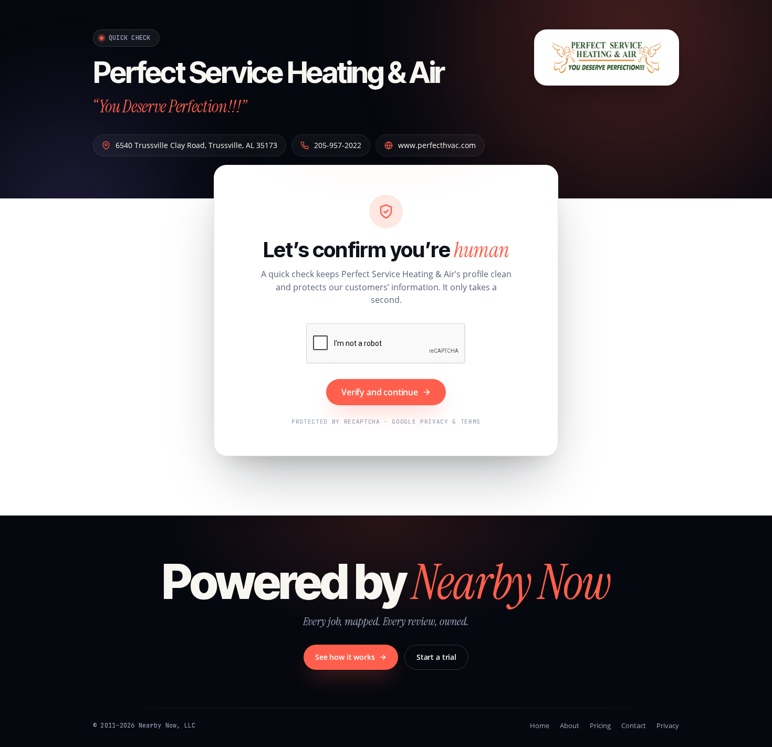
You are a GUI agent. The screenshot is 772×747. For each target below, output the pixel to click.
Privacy (667, 725)
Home (539, 725)
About (569, 725)
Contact (633, 725)
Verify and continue (379, 392)
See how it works (345, 657)
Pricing (600, 725)
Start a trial (436, 657)
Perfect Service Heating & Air (268, 72)
